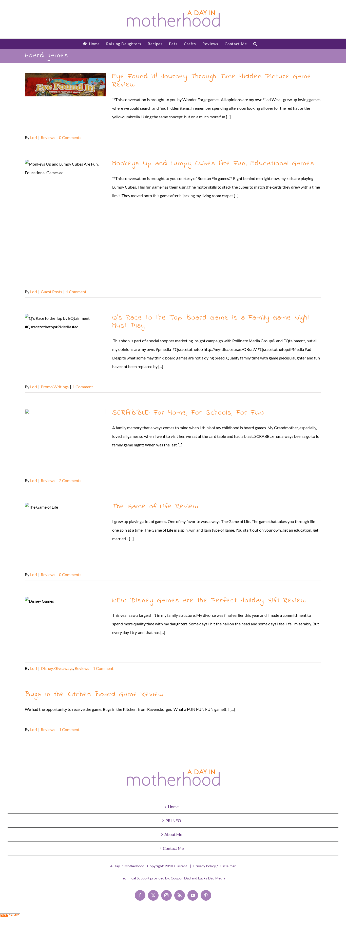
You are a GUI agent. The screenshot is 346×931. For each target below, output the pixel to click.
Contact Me (173, 848)
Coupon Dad (181, 878)
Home (173, 806)
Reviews (48, 137)
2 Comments (70, 480)
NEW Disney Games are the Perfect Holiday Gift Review (65, 627)
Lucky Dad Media (211, 878)
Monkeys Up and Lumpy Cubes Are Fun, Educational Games (65, 220)
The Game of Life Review (65, 533)
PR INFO (173, 820)
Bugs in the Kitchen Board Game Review (94, 694)
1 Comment (76, 291)
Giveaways (63, 668)
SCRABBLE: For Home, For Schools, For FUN (65, 439)
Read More (311, 137)
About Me (173, 834)
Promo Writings (55, 386)
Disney (47, 668)
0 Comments (70, 137)
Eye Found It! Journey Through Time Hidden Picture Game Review (65, 99)
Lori (33, 137)
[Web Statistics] (10, 917)
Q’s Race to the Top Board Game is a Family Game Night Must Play (65, 344)
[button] (255, 44)
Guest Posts (51, 291)
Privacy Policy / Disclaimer (214, 866)
